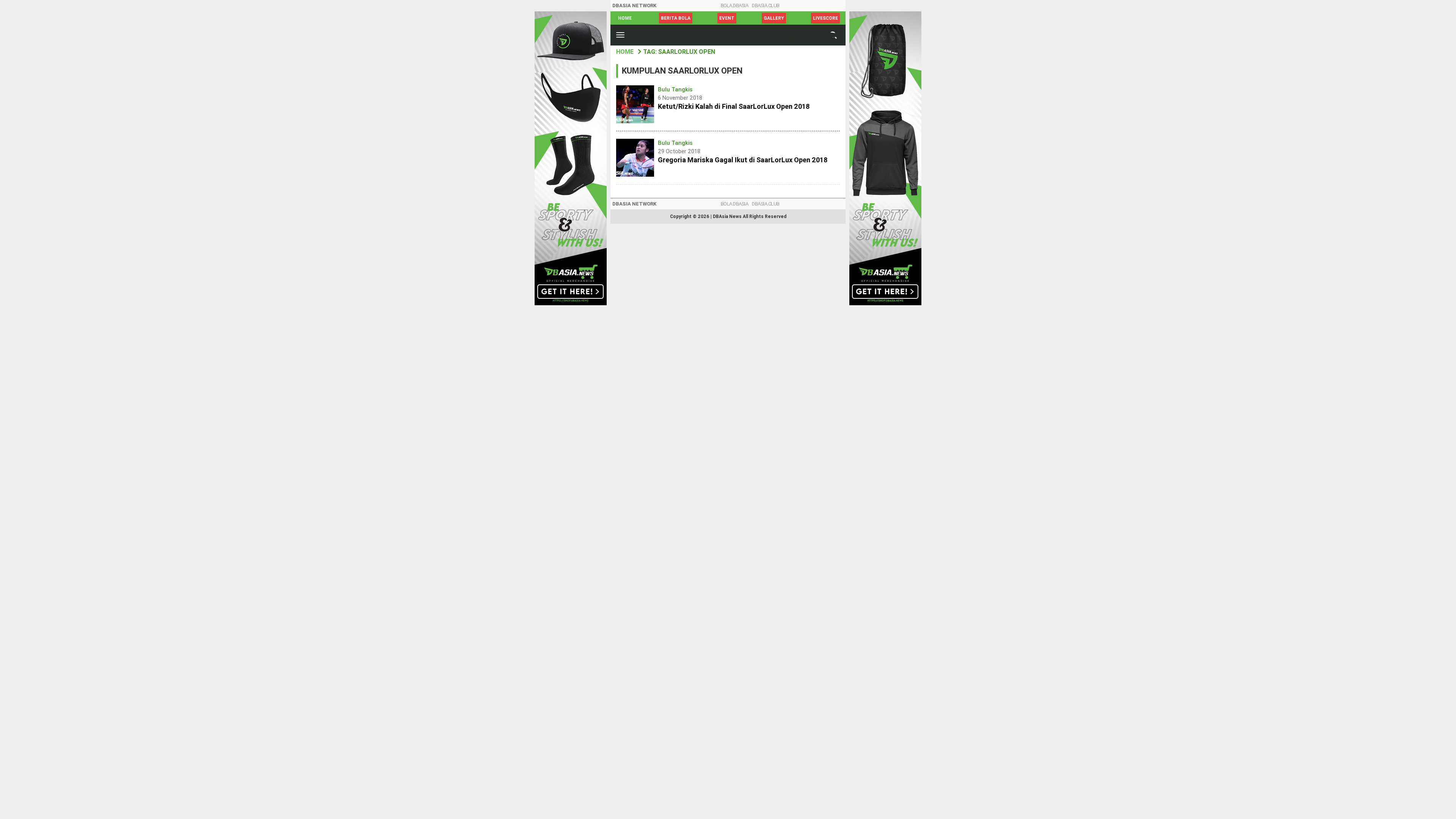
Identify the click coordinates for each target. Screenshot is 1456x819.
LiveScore (825, 18)
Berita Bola (675, 18)
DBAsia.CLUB (766, 5)
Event (726, 18)
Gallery (774, 18)
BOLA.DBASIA (734, 5)
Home (625, 18)
